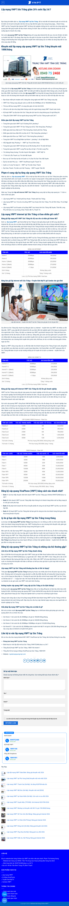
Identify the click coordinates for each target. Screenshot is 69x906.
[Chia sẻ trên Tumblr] (41, 661)
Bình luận (7, 677)
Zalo (4, 894)
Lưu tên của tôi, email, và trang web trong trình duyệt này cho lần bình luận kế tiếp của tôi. (31, 719)
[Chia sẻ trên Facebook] (24, 661)
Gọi (4, 900)
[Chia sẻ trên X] (28, 661)
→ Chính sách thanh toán (9, 894)
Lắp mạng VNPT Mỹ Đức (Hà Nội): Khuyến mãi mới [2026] (25, 790)
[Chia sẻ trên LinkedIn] (37, 661)
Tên (5, 693)
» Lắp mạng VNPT (7, 875)
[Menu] (3, 2)
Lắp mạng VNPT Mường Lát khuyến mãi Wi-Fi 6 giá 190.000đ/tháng (28, 808)
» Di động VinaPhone (8, 877)
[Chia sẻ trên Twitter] (31, 661)
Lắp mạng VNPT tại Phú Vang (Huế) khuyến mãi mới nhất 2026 (27, 778)
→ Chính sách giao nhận (9, 898)
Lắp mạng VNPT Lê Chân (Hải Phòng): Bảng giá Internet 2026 (26, 820)
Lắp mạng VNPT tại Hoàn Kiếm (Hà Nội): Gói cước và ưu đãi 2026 (28, 796)
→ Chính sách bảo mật (8, 891)
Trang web (7, 710)
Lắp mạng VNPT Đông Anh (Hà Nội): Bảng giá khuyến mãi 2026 (27, 826)
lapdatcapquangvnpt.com (17, 654)
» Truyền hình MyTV (7, 879)
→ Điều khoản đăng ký (8, 896)
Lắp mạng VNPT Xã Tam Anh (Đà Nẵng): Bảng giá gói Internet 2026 (28, 814)
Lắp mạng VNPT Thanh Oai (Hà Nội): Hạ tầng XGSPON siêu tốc (27, 784)
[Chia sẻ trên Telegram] (44, 661)
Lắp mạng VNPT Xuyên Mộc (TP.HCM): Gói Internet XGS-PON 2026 (28, 802)
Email (6, 702)
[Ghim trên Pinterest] (34, 661)
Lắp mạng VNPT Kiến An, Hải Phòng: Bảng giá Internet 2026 (26, 838)
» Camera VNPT (6, 882)
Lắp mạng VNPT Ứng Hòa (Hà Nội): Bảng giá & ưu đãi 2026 (26, 832)
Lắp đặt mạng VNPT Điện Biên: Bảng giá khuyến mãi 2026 (25, 772)
